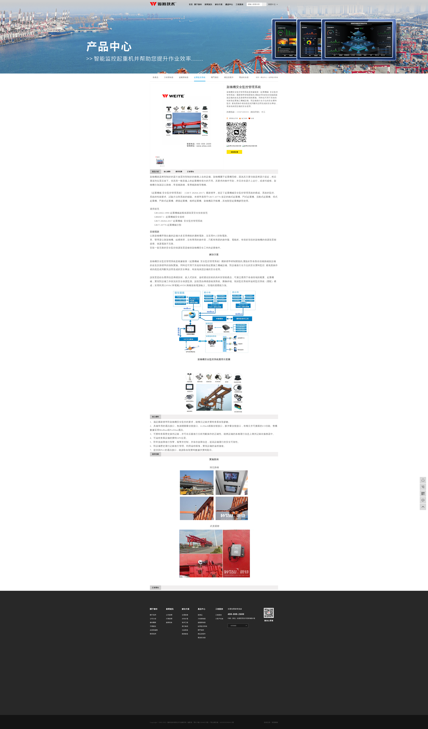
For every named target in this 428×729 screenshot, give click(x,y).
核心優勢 (167, 171)
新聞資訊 (208, 4)
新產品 (155, 77)
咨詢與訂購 (234, 152)
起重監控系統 (199, 77)
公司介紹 (153, 619)
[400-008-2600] (423, 487)
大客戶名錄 (219, 619)
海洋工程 (185, 622)
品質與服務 (154, 630)
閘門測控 (215, 77)
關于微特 (198, 4)
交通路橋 (185, 615)
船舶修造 (185, 634)
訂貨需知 (190, 171)
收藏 (252, 118)
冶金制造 (185, 630)
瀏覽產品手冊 (233, 118)
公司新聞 (169, 615)
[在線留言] (423, 500)
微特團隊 (153, 622)
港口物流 (185, 626)
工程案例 (239, 4)
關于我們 (153, 615)
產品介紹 (155, 171)
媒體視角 (169, 622)
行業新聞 (169, 619)
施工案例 (244, 118)
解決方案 (219, 4)
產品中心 (229, 4)
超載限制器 (183, 77)
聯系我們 (153, 634)
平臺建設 (153, 626)
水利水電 (185, 619)
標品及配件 (229, 77)
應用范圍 (179, 171)
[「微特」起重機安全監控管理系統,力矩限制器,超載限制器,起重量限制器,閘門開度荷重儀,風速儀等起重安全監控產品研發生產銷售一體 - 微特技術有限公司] (163, 4)
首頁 (191, 4)
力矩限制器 (168, 77)
